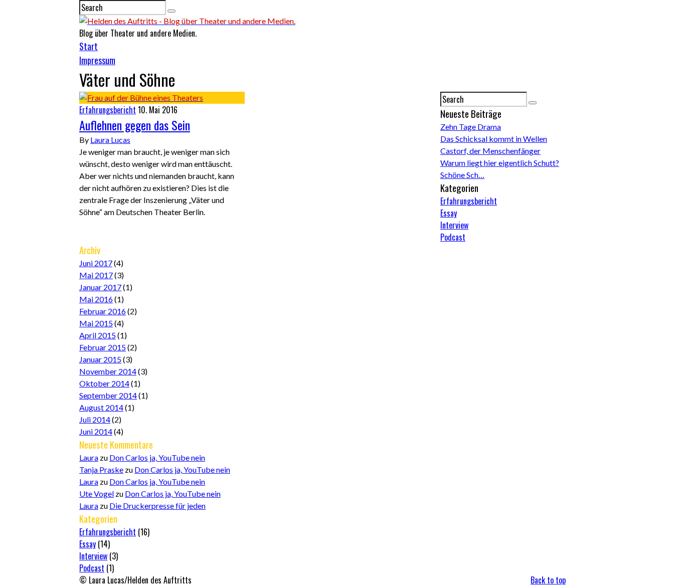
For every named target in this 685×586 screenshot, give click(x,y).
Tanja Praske (101, 469)
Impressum (97, 60)
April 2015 (97, 335)
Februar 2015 (102, 347)
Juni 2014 (95, 431)
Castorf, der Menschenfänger (490, 150)
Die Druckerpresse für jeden (157, 505)
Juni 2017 (95, 263)
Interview (454, 225)
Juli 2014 (94, 419)
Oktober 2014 (104, 383)
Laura (88, 457)
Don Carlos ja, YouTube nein (157, 457)
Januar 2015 (100, 359)
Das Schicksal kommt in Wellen (493, 138)
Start (88, 46)
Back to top (548, 580)
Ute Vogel (96, 493)
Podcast (452, 237)
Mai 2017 (96, 275)
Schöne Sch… (462, 174)
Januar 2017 (100, 287)
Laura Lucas (110, 139)
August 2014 (101, 407)
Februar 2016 (102, 311)
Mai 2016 (96, 299)
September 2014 (108, 395)
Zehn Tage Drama (470, 126)
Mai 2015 (96, 323)
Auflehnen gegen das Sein (134, 125)
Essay (448, 213)
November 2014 (107, 371)
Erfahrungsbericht (107, 110)
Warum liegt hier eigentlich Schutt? (499, 162)
